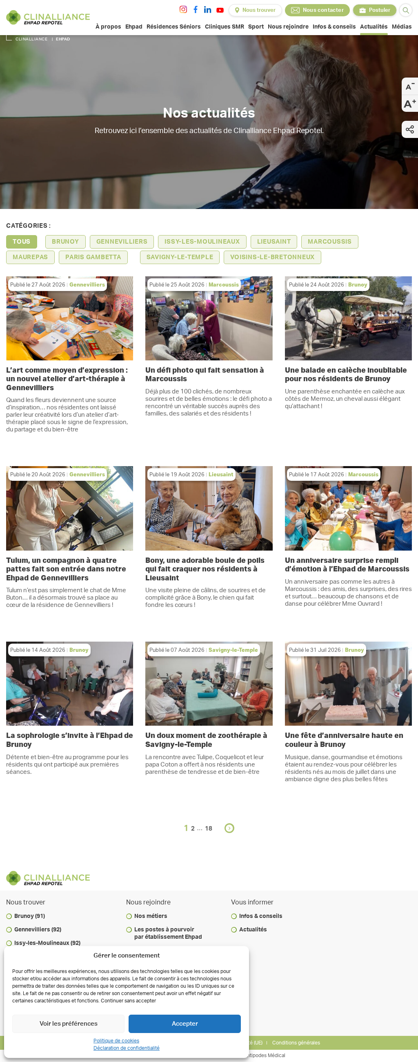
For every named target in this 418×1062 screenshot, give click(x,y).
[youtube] (220, 10)
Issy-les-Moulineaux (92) (47, 943)
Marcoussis (330, 242)
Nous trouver (259, 10)
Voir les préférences (69, 1024)
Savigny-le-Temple (180, 257)
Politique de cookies (116, 1040)
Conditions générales (296, 1042)
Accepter (185, 1024)
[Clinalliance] (48, 17)
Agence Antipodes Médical (255, 1055)
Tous (22, 242)
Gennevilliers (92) (37, 930)
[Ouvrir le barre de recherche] (406, 10)
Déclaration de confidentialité (126, 1048)
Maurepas (30, 257)
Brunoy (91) (29, 916)
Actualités (253, 930)
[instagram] (183, 9)
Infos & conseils (260, 916)
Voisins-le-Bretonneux (272, 257)
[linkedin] (207, 9)
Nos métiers (150, 916)
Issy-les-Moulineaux (202, 242)
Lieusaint (274, 242)
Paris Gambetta (93, 257)
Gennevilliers (122, 242)
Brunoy (65, 242)
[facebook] (195, 9)
